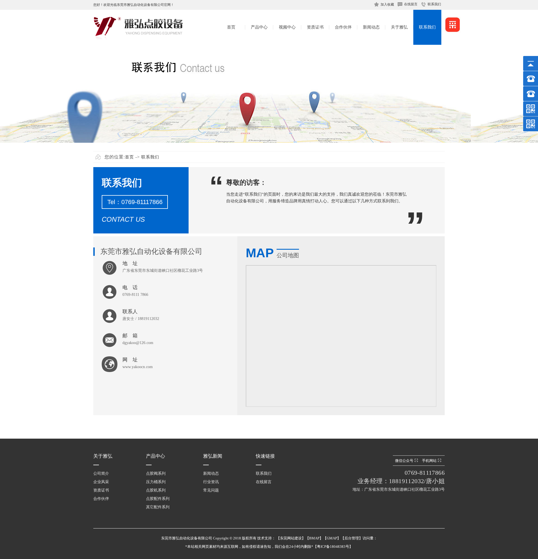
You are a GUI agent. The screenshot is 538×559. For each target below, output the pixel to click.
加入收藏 (387, 4)
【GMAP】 (332, 538)
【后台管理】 (352, 538)
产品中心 (259, 27)
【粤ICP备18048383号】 (333, 546)
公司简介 (101, 473)
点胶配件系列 (158, 499)
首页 (231, 27)
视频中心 (287, 27)
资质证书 (315, 27)
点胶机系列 (156, 490)
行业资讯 (211, 482)
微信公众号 (404, 461)
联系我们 (434, 4)
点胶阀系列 (156, 473)
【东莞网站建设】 (290, 538)
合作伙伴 (343, 27)
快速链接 (265, 456)
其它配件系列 (158, 507)
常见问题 (211, 490)
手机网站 (429, 461)
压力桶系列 (156, 482)
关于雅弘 (399, 27)
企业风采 (101, 482)
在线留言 (411, 4)
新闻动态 (371, 27)
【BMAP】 (314, 538)
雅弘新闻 (212, 456)
